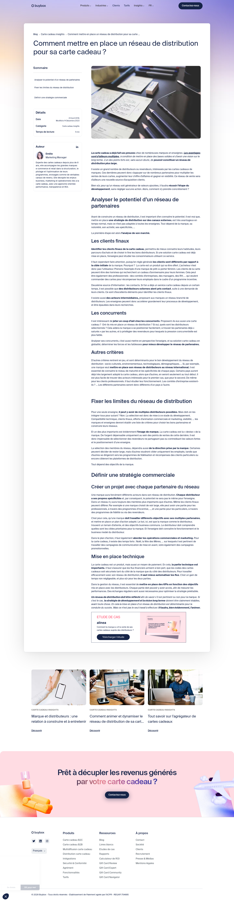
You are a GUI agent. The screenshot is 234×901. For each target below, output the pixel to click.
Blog (35, 34)
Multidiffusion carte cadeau (77, 849)
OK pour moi (50, 887)
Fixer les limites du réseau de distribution (54, 88)
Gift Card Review (108, 863)
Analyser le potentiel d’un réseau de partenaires (57, 80)
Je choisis (31, 887)
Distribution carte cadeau (76, 854)
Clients (116, 6)
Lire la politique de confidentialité (17, 878)
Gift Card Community (110, 873)
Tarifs (127, 6)
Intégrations (69, 859)
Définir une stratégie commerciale (50, 98)
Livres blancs (106, 845)
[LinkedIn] (77, 147)
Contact (140, 840)
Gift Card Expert (107, 868)
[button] (5, 896)
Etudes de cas (107, 849)
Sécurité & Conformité (75, 863)
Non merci (12, 887)
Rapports (104, 854)
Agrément (68, 868)
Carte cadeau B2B (73, 845)
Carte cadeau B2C (73, 840)
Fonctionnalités (71, 873)
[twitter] (33, 841)
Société (140, 845)
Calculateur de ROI (109, 859)
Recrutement (143, 854)
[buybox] (38, 5)
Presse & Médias (145, 859)
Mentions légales (145, 863)
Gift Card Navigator (109, 877)
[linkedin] (40, 841)
